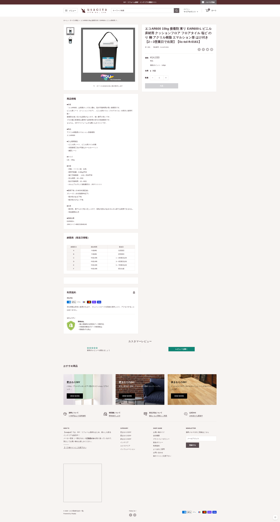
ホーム (65, 20)
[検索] (176, 10)
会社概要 (156, 435)
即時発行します (114, 416)
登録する (192, 445)
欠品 (161, 86)
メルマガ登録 (210, 2)
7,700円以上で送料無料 (77, 416)
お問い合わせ (158, 452)
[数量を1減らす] (152, 77)
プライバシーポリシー (161, 439)
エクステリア (125, 446)
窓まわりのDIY (125, 432)
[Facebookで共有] (199, 49)
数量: (147, 78)
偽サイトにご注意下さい (162, 456)
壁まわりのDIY (125, 435)
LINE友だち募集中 (196, 416)
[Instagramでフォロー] (134, 515)
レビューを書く (181, 349)
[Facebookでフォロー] (130, 515)
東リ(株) (147, 47)
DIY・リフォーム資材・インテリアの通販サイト (140, 2)
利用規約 (156, 446)
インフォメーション (127, 449)
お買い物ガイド (159, 432)
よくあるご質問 (159, 449)
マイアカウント (190, 12)
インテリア (124, 442)
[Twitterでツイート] (207, 49)
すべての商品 (74, 20)
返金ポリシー (158, 442)
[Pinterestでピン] (203, 49)
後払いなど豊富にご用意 (158, 416)
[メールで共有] (211, 49)
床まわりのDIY (125, 439)
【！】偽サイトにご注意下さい (74, 447)
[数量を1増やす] (166, 77)
